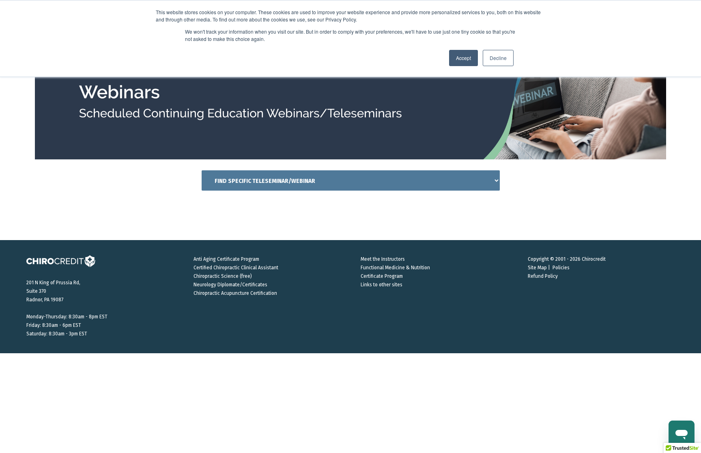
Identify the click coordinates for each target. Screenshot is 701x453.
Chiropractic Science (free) (223, 276)
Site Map (537, 268)
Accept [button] (463, 57)
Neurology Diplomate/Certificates (230, 285)
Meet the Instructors (383, 259)
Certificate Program (382, 276)
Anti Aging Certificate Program (226, 259)
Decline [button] (498, 57)
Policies (561, 268)
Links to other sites (381, 285)
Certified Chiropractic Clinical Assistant (236, 268)
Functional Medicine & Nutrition (395, 268)
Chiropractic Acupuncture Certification (235, 293)
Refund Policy (543, 276)
